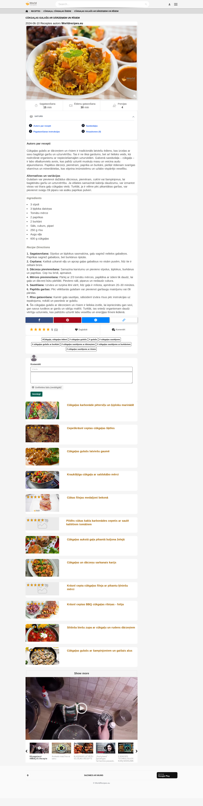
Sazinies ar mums (93, 775)
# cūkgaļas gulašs (78, 339)
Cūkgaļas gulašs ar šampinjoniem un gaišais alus (99, 650)
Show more (81, 673)
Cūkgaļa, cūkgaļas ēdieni (57, 11)
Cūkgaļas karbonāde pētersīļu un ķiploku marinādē (100, 405)
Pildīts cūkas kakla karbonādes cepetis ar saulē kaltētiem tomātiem (97, 522)
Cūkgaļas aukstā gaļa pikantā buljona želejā (96, 539)
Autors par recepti (42, 126)
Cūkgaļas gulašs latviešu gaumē (88, 451)
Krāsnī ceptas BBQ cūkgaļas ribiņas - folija (95, 604)
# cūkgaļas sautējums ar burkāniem (113, 344)
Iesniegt (36, 394)
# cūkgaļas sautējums (109, 339)
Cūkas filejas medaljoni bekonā (87, 497)
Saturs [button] (39, 116)
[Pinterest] (28, 775)
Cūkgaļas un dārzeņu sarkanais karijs (91, 562)
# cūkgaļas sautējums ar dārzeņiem (78, 344)
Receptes (35, 11)
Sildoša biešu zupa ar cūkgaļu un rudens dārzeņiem (101, 627)
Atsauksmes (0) (93, 131)
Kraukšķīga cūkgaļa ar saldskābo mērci (93, 474)
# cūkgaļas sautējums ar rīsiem (81, 349)
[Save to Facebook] (39, 320)
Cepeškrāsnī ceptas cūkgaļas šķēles (91, 428)
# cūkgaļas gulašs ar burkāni (45, 344)
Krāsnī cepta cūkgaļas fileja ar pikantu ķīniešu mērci (97, 587)
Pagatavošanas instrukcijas (46, 131)
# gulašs (93, 339)
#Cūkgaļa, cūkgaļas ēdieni (54, 339)
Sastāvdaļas (92, 126)
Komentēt (120, 329)
